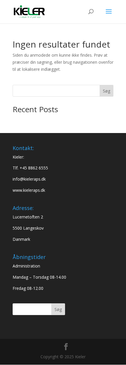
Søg (106, 91)
